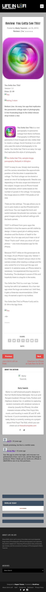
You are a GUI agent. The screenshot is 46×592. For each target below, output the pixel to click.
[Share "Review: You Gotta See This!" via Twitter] (14, 340)
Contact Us (22, 587)
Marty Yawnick (21, 28)
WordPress (35, 584)
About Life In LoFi (7, 587)
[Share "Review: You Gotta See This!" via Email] (32, 340)
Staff (16, 587)
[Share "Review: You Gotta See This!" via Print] (36, 340)
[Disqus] (23, 465)
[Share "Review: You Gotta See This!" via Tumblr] (18, 340)
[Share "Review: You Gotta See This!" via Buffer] (27, 340)
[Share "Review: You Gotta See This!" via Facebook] (9, 340)
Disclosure (30, 587)
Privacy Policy (39, 587)
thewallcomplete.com (28, 426)
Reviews (16, 31)
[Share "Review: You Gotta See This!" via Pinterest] (23, 340)
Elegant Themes (19, 584)
